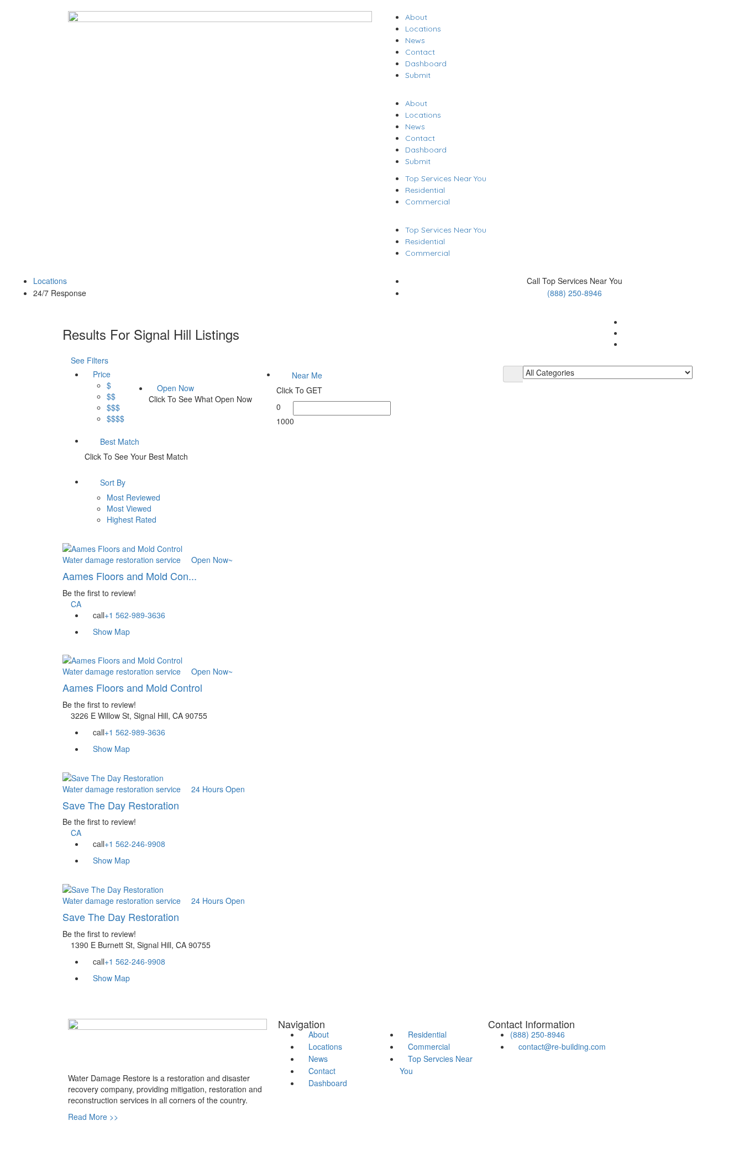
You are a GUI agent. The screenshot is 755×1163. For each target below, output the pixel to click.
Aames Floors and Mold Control (132, 687)
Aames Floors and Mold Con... (129, 576)
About (416, 17)
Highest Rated (131, 519)
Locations (423, 29)
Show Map (110, 631)
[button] (535, 91)
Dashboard (426, 64)
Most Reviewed (133, 497)
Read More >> (93, 1116)
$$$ (113, 407)
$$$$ (115, 418)
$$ (111, 396)
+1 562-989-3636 (134, 614)
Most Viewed (129, 508)
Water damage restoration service (121, 559)
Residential (425, 190)
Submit (418, 75)
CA (76, 603)
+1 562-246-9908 (134, 843)
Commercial (427, 202)
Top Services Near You (445, 178)
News (415, 40)
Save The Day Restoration (120, 805)
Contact (420, 52)
